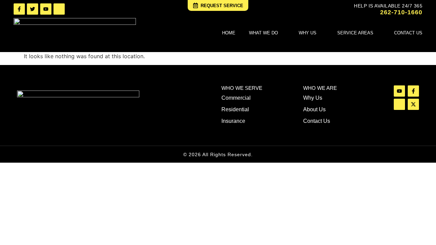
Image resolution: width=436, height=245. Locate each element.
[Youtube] (45, 9)
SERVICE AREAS (355, 32)
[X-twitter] (413, 104)
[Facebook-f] (19, 9)
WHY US (307, 32)
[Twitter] (32, 9)
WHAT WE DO (263, 32)
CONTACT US (408, 32)
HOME (228, 32)
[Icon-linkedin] (59, 9)
